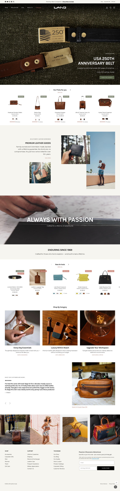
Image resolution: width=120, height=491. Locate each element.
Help (102, 1)
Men (6, 459)
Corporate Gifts (107, 1)
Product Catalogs (59, 464)
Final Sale (38, 7)
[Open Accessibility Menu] (115, 487)
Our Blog (56, 456)
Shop (6, 7)
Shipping (29, 456)
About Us (30, 7)
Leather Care (31, 461)
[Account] (106, 8)
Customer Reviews (59, 468)
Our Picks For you (60, 90)
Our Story (56, 454)
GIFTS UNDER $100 (60, 354)
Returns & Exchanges (33, 459)
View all (60, 92)
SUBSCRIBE (106, 468)
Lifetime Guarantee (32, 454)
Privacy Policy (112, 483)
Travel (6, 464)
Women (7, 461)
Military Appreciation (33, 466)
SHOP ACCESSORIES (22, 354)
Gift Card (113, 1)
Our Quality (57, 459)
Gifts (22, 7)
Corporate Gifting (58, 466)
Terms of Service (103, 483)
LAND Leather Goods (12, 483)
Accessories (8, 454)
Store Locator (57, 461)
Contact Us (30, 468)
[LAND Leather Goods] (60, 7)
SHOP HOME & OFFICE (97, 354)
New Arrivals (14, 7)
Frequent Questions (33, 464)
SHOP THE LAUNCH (107, 77)
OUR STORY (48, 158)
